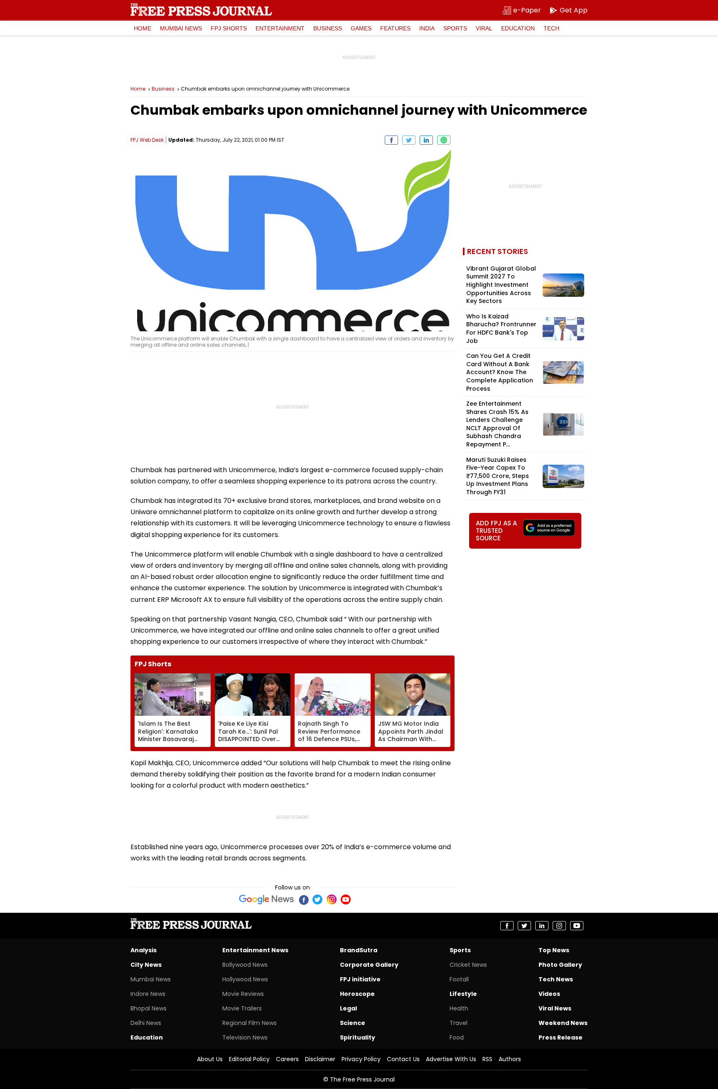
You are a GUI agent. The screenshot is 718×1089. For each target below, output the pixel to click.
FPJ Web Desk (147, 139)
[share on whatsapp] (443, 140)
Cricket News (468, 965)
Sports (455, 28)
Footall (459, 979)
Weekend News (563, 1023)
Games (361, 28)
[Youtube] (346, 899)
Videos (549, 994)
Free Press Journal (201, 9)
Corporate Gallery (369, 965)
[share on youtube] (576, 925)
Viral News (554, 1008)
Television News (245, 1037)
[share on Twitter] (409, 140)
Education (518, 28)
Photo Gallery (560, 965)
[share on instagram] (559, 925)
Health (459, 1008)
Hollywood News (245, 979)
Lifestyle (463, 994)
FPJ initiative (360, 979)
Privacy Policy (361, 1059)
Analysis (143, 950)
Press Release (560, 1037)
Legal (348, 1008)
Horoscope (357, 994)
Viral (484, 28)
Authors (510, 1059)
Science (352, 1023)
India (427, 28)
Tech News (555, 979)
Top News (553, 950)
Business (327, 28)
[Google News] (266, 899)
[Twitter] (317, 899)
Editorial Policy (249, 1059)
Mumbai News (181, 28)
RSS (487, 1059)
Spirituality (357, 1037)
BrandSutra (358, 950)
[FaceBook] (303, 899)
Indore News (147, 994)
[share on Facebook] (391, 140)
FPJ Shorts (229, 28)
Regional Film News (249, 1023)
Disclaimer (320, 1059)
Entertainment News (255, 950)
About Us (210, 1059)
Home (142, 28)
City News (146, 965)
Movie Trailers (242, 1008)
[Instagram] (332, 899)
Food (457, 1037)
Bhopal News (148, 1008)
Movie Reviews (243, 994)
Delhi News (145, 1023)
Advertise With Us (451, 1059)
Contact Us (403, 1059)
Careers (287, 1059)
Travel (458, 1023)
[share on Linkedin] (426, 140)
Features (395, 28)
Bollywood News (245, 965)
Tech (551, 28)
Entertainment (280, 28)
